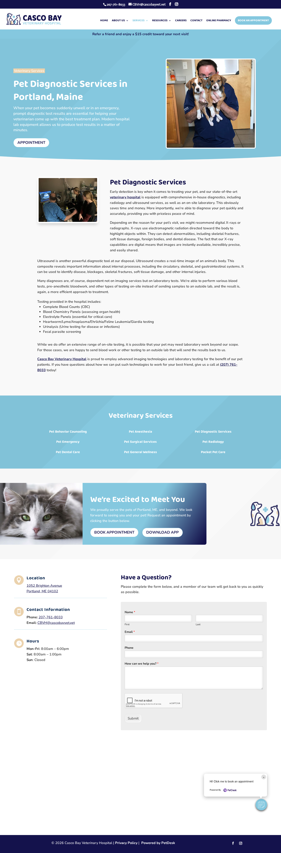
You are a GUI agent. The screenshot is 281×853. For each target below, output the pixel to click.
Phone (129, 648)
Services (138, 21)
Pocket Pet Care (213, 452)
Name (130, 612)
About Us (118, 21)
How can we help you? (141, 664)
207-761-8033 (116, 4)
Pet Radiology (213, 441)
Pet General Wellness (140, 452)
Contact (196, 21)
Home (104, 21)
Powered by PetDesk (158, 843)
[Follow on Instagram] (241, 843)
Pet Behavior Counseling (68, 431)
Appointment (31, 142)
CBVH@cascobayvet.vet (56, 622)
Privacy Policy (126, 843)
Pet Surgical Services (140, 441)
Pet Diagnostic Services (213, 431)
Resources (159, 21)
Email (130, 632)
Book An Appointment (253, 20)
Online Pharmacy (218, 21)
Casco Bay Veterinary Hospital (61, 359)
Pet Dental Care (68, 452)
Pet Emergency (68, 441)
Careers (181, 21)
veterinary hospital (125, 197)
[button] (261, 804)
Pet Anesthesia (140, 431)
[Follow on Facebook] (233, 843)
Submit (133, 718)
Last (198, 624)
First (127, 624)
